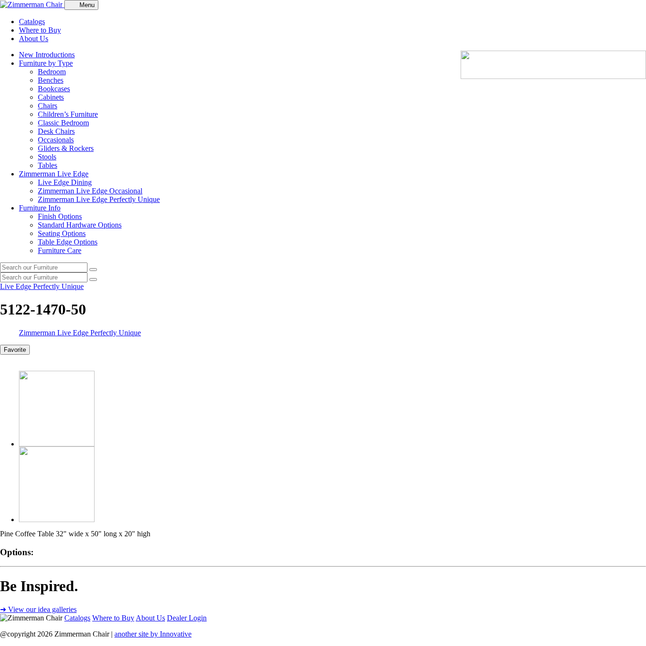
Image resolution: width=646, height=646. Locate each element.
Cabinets (51, 97)
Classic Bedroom (63, 123)
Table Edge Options (67, 242)
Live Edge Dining (65, 182)
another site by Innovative (153, 634)
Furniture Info (40, 208)
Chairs (47, 106)
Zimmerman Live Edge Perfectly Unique (99, 199)
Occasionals (56, 140)
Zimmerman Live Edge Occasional (90, 191)
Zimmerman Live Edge (53, 174)
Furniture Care (59, 250)
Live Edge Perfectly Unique (42, 286)
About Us (33, 39)
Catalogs (32, 21)
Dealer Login (187, 618)
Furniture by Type (46, 63)
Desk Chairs (56, 131)
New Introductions (47, 55)
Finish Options (60, 216)
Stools (47, 157)
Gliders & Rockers (66, 148)
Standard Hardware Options (80, 225)
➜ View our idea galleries (38, 609)
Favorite (15, 349)
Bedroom (52, 72)
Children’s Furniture (68, 114)
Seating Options (62, 233)
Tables (47, 165)
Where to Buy (40, 30)
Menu (87, 5)
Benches (50, 80)
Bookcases (54, 89)
